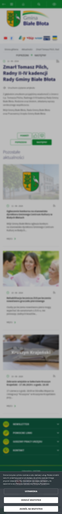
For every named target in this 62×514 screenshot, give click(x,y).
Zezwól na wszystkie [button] (31, 508)
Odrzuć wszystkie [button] (31, 500)
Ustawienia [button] (31, 491)
